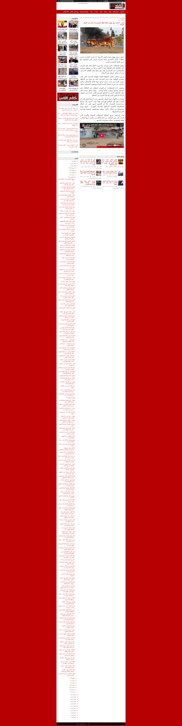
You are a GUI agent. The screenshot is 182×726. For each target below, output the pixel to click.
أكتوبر (73, 172)
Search (59, 1)
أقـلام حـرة (121, 15)
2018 (75, 706)
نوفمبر (73, 170)
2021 (75, 699)
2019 (75, 703)
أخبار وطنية (115, 11)
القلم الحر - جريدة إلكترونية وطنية (98, 724)
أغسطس (72, 177)
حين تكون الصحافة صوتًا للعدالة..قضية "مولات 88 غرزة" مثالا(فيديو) (73, 30)
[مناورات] (73, 36)
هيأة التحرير (106, 1)
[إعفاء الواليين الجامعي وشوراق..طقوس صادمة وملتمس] (62, 24)
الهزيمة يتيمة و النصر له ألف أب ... (67, 281)
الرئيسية (122, 11)
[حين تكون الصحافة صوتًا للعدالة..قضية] (73, 24)
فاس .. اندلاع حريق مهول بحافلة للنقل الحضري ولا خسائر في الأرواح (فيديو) (104, 23)
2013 (75, 717)
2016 (75, 710)
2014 (75, 715)
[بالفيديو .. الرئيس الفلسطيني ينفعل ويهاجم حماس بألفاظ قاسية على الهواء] (73, 59)
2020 (75, 701)
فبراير (73, 689)
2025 (75, 163)
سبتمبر (73, 174)
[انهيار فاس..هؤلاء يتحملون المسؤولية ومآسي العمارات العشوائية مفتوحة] (73, 48)
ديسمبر (73, 167)
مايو (74, 682)
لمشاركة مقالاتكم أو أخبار (92, 1)
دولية (110, 11)
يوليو (73, 678)
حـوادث (96, 11)
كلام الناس (65, 11)
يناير (74, 692)
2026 (75, 161)
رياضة (91, 11)
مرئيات (115, 15)
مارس (73, 687)
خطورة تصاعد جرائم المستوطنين (67, 375)
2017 (75, 708)
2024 (75, 165)
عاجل (101, 11)
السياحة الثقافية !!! (70, 397)
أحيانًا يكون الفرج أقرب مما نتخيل (67, 247)
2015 (75, 713)
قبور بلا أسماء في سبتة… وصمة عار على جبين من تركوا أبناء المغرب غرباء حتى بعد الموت (68, 130)
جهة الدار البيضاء (84, 11)
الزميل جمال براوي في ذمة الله (67, 211)
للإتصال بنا (100, 1)
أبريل (73, 685)
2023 (75, 694)
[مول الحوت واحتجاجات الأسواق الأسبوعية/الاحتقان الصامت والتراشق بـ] (73, 71)
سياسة (105, 11)
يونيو (73, 680)
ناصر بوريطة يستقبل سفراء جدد (67, 559)
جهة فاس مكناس (74, 11)
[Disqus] (102, 209)
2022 (75, 697)
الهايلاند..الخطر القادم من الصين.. (67, 245)
